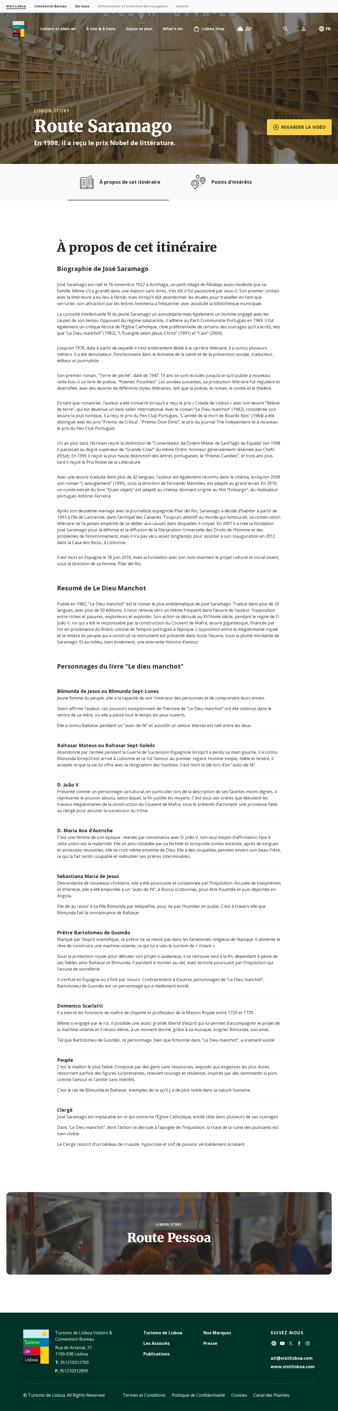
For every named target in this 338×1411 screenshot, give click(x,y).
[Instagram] (307, 1343)
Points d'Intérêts (231, 182)
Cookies (239, 1395)
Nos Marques (217, 1333)
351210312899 (73, 1371)
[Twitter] (291, 1343)
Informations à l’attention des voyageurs (133, 6)
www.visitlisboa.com (293, 1366)
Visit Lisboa (16, 6)
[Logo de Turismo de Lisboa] (18, 29)
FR (328, 29)
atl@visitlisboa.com (292, 1358)
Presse (210, 1343)
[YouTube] (282, 1343)
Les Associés (156, 1343)
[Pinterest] (274, 1343)
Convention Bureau (50, 6)
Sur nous (82, 6)
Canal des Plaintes (271, 1395)
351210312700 (74, 1362)
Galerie (182, 6)
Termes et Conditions (144, 1395)
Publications (156, 1354)
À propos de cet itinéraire (130, 182)
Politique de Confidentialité (198, 1395)
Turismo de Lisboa (162, 1333)
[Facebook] (299, 1343)
